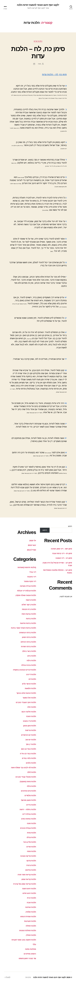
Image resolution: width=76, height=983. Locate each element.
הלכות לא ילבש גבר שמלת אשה (23, 768)
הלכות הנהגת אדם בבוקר (26, 693)
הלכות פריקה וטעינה (28, 856)
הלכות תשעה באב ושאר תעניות (24, 940)
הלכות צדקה (31, 861)
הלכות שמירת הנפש (28, 917)
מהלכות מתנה (30, 949)
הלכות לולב (31, 772)
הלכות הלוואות (30, 688)
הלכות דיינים (31, 674)
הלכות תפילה (31, 926)
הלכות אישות (31, 600)
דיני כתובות (31, 577)
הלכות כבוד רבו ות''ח (28, 754)
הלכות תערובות (30, 921)
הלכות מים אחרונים (28, 791)
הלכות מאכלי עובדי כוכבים (26, 777)
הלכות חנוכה (31, 716)
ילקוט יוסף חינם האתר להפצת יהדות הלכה (38, 5)
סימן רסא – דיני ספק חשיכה (61, 549)
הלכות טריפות (30, 730)
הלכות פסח (31, 851)
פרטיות (28, 977)
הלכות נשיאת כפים (28, 819)
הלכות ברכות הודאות (28, 623)
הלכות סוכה (31, 823)
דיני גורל (33, 572)
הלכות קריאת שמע (28, 879)
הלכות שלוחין (31, 912)
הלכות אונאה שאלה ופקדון (26, 595)
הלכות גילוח (31, 661)
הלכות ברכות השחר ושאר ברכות (23, 628)
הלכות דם (32, 679)
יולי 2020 (32, 541)
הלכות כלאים (31, 763)
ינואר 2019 (32, 545)
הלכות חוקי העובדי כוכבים (26, 702)
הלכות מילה (31, 786)
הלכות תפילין (31, 935)
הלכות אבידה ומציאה (28, 586)
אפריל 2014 (31, 550)
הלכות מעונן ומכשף (28, 800)
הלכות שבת (31, 903)
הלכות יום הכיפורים (28, 735)
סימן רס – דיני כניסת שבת (62, 553)
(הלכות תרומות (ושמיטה (27, 567)
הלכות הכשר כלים (29, 684)
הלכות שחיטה (30, 907)
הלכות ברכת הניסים (28, 642)
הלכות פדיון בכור (29, 842)
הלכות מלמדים (30, 796)
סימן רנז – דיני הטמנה (64, 558)
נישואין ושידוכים (30, 954)
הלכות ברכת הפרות (28, 647)
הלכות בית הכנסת (29, 609)
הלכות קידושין (30, 870)
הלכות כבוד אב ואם (28, 749)
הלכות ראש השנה (29, 889)
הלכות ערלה (31, 837)
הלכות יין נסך (31, 744)
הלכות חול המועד (29, 698)
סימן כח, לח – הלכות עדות (38, 52)
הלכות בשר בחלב (29, 651)
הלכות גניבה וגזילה (28, 665)
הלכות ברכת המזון (29, 637)
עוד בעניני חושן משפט (27, 958)
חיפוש (70, 526)
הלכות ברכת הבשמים (27, 633)
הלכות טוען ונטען (29, 726)
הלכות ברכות (31, 619)
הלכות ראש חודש (29, 893)
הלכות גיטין (31, 656)
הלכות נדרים (31, 805)
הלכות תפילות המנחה (27, 930)
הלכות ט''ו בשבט (29, 721)
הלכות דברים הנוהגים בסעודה (24, 670)
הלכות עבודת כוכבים (28, 828)
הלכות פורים (31, 847)
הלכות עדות (38, 41)
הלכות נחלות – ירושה (28, 809)
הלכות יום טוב (30, 740)
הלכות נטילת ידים (29, 814)
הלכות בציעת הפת (29, 614)
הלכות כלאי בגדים (29, 758)
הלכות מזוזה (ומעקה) (28, 782)
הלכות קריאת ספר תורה (27, 875)
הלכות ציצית (31, 865)
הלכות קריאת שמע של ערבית (24, 884)
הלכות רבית (31, 898)
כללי (34, 944)
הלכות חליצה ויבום (29, 712)
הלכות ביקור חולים (29, 605)
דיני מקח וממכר (30, 581)
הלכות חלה (31, 707)
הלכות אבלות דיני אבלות (26, 591)
